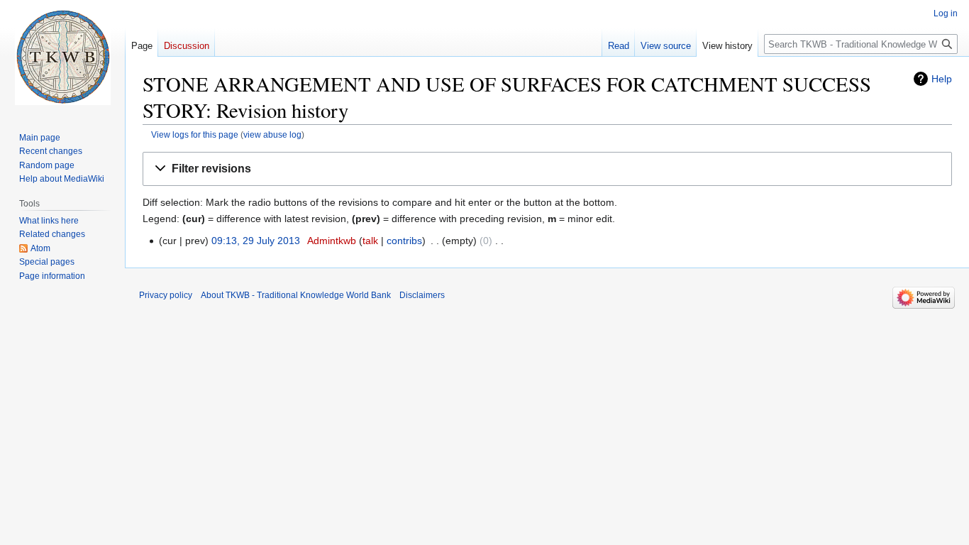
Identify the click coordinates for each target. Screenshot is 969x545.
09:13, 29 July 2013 (255, 240)
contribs (404, 240)
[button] (547, 169)
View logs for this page (194, 134)
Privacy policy (165, 295)
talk (370, 240)
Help (941, 78)
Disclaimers (422, 295)
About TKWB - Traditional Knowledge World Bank (296, 295)
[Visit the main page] (62, 57)
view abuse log (272, 134)
